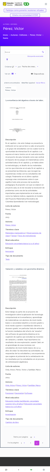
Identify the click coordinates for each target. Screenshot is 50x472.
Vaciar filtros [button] (40, 83)
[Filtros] (8, 59)
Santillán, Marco (34, 385)
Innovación (9, 251)
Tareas (14, 236)
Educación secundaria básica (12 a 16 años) (22, 244)
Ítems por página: (21, 437)
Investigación (10, 414)
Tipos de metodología (27, 236)
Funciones (9, 393)
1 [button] (36, 443)
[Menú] (46, 4)
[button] (30, 442)
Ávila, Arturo (10, 385)
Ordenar (8, 67)
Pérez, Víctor (10, 225)
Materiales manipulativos (15, 233)
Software (28, 393)
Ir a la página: (13, 443)
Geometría (19, 393)
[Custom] (6, 469)
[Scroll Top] (43, 469)
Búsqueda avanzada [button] (35, 56)
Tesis (7, 259)
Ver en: (8, 74)
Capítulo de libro (12, 422)
